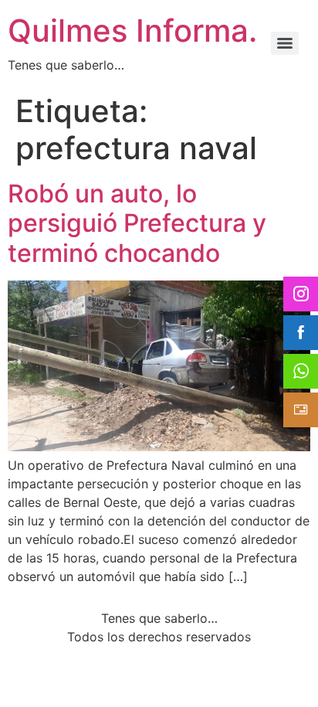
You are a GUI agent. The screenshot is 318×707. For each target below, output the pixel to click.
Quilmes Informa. (132, 30)
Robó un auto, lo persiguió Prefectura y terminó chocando (137, 223)
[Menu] (285, 43)
